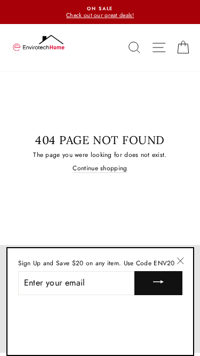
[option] (100, 12)
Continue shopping (100, 168)
